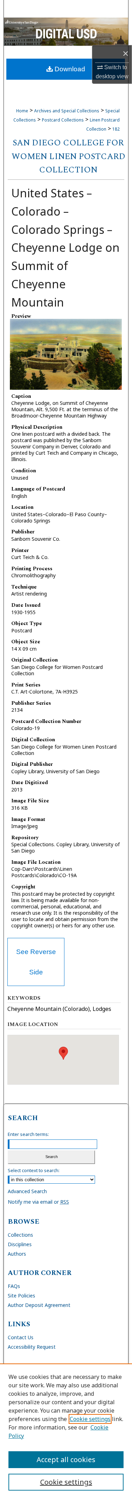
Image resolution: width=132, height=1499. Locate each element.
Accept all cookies (66, 1459)
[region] (66, 1431)
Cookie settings (90, 1419)
